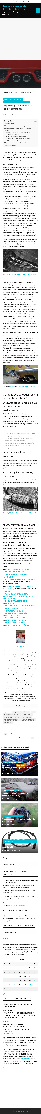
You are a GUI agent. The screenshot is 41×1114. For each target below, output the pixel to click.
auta (33, 712)
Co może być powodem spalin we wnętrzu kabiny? (18, 129)
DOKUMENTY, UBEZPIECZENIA (16, 601)
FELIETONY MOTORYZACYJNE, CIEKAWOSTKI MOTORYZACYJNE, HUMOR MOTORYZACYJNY (18, 596)
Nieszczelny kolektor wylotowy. (17, 136)
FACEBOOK (8, 1034)
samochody (7, 722)
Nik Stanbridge (14, 513)
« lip (4, 993)
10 (4, 976)
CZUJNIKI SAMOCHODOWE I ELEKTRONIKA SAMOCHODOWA (15, 840)
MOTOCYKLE (10, 603)
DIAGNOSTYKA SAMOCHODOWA (23, 92)
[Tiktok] (19, 706)
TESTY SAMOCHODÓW (14, 610)
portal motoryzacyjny (28, 719)
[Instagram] (24, 706)
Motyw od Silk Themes (20, 1111)
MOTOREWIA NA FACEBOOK (15, 620)
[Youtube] (16, 706)
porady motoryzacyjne (11, 719)
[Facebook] (22, 706)
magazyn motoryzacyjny (12, 714)
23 (35, 980)
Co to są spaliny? (10, 123)
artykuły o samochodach (21, 712)
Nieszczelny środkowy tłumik (16, 140)
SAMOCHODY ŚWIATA (13, 615)
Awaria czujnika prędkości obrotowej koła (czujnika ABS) (18, 846)
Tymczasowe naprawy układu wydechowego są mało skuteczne (18, 144)
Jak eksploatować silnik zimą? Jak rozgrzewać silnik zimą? (15, 794)
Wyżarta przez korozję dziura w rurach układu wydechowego (19, 133)
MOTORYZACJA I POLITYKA (15, 608)
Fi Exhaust (12, 274)
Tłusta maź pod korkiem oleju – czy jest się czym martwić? (18, 820)
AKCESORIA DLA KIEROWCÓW (16, 613)
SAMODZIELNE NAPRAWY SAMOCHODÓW (20, 579)
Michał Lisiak (27, 714)
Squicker (12, 386)
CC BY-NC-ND (31, 274)
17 (4, 980)
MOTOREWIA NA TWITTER (15, 623)
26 (15, 984)
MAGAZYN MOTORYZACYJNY (16, 572)
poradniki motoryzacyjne (23, 717)
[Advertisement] (20, 39)
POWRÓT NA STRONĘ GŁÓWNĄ (17, 569)
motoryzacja (8, 717)
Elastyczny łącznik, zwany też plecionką (19, 138)
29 (30, 984)
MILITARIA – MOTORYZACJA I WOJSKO (19, 606)
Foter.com (21, 274)
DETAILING (9, 591)
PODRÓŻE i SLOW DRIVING (15, 618)
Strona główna (7, 92)
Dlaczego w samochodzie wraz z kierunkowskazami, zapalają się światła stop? (17, 767)
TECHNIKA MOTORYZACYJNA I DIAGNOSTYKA (16, 101)
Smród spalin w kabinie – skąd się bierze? (17, 126)
